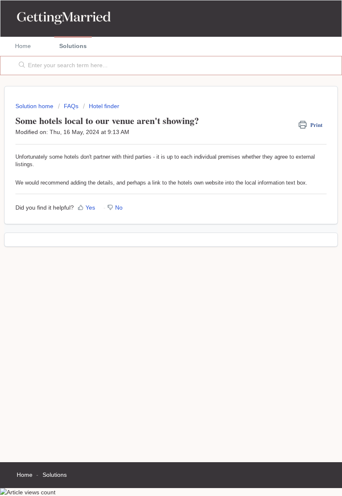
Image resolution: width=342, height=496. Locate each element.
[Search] (20, 65)
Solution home (35, 106)
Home (23, 46)
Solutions (73, 46)
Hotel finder (104, 106)
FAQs (71, 106)
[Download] (155, 243)
